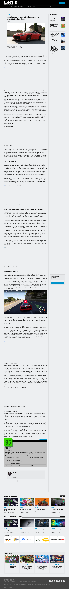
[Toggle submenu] (19, 6)
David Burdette (53, 42)
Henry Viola (53, 52)
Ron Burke (10, 21)
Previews (12, 564)
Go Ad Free (37, 10)
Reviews (8, 14)
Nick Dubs (22, 512)
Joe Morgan (53, 20)
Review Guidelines (43, 439)
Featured (55, 14)
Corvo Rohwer (38, 511)
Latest (51, 14)
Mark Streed (27, 571)
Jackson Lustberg (54, 35)
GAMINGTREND (9, 587)
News (21, 528)
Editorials (53, 528)
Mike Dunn (12, 568)
